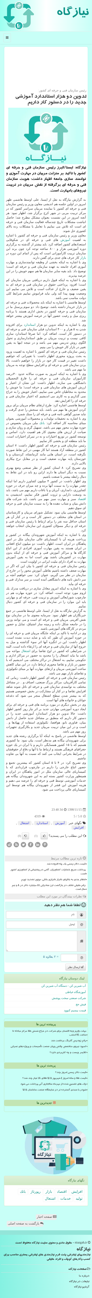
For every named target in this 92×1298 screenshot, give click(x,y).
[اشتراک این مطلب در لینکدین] (38, 844)
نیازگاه (72, 13)
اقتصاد (82, 499)
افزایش (79, 827)
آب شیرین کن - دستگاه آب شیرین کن (63, 985)
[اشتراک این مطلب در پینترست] (45, 844)
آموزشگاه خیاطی (75, 992)
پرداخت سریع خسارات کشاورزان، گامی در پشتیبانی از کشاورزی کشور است (48, 872)
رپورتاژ (36, 1191)
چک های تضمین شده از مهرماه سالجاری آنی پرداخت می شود (53, 1084)
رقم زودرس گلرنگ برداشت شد (68, 1041)
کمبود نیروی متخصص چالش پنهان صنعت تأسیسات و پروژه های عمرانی (48, 1047)
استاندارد (30, 324)
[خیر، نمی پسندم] (25, 836)
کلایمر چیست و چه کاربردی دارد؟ (68, 1053)
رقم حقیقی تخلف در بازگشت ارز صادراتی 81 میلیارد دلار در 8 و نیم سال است (49, 887)
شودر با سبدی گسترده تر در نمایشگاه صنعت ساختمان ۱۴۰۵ (54, 1090)
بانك (42, 423)
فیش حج (81, 1004)
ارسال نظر (74, 967)
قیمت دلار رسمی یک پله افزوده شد (66, 864)
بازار (83, 257)
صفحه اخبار (45, 1216)
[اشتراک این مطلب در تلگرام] (9, 844)
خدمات (65, 1198)
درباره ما (84, 1276)
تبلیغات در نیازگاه (79, 1281)
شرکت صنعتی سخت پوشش (69, 998)
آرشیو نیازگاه (81, 1287)
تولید (79, 1198)
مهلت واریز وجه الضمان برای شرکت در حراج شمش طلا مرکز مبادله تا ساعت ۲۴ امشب (49, 1033)
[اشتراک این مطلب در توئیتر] (23, 844)
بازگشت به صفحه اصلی (24, 1223)
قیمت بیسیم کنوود (75, 1010)
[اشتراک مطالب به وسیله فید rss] (16, 844)
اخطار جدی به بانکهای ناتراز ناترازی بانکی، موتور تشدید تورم (53, 880)
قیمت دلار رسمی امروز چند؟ (70, 1072)
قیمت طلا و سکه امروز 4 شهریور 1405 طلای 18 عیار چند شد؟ (54, 1078)
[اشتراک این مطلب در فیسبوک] (30, 844)
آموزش (65, 240)
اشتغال (25, 651)
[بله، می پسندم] (44, 836)
